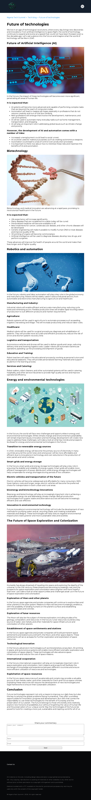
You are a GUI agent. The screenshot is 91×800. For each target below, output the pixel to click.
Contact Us (11, 764)
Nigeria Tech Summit (16, 17)
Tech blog (32, 17)
